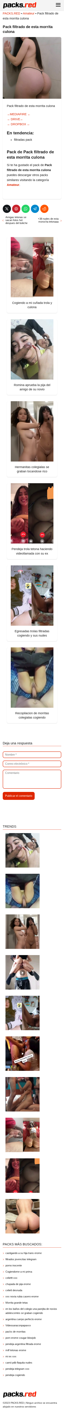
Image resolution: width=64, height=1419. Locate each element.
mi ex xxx (10, 1356)
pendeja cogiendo (15, 1375)
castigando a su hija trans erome (23, 1253)
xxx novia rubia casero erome (22, 1296)
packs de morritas (15, 1331)
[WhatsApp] (26, 209)
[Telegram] (35, 209)
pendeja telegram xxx (17, 1368)
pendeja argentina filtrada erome (23, 1344)
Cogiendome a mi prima (19, 1271)
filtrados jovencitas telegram (21, 1259)
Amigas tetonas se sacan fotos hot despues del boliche (16, 220)
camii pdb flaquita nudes (18, 1362)
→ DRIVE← (15, 119)
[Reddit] (44, 209)
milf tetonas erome (15, 1350)
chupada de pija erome (18, 1284)
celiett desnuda (13, 1290)
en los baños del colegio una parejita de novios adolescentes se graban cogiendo (31, 1310)
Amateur (28, 13)
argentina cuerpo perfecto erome (23, 1319)
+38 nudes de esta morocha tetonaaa (48, 220)
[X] (7, 209)
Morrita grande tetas (16, 1302)
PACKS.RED (11, 13)
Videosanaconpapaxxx (18, 1325)
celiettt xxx (11, 1277)
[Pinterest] (16, 209)
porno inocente (13, 1265)
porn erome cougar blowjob (20, 1337)
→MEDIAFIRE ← (19, 114)
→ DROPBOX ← (18, 124)
